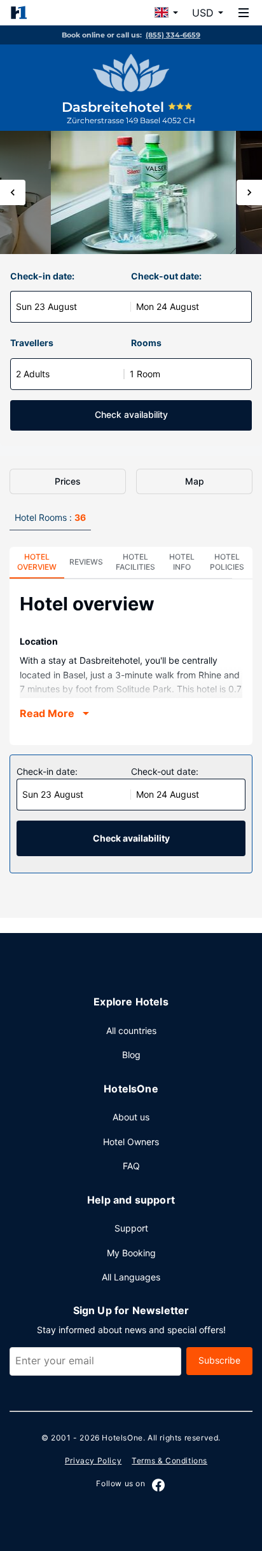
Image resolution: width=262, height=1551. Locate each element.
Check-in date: (42, 276)
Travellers (31, 342)
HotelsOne (122, 1437)
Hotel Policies (227, 562)
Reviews (86, 562)
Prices (68, 481)
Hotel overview (37, 562)
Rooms (146, 342)
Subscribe (219, 1360)
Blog (131, 1054)
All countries (131, 1030)
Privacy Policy (93, 1460)
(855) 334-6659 (173, 34)
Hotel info (182, 562)
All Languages (131, 1277)
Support (131, 1228)
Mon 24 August (167, 306)
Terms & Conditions (169, 1460)
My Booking (131, 1252)
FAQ (131, 1165)
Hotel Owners (131, 1141)
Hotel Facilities (135, 562)
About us (131, 1116)
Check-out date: (166, 276)
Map (194, 481)
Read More (47, 713)
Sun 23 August (46, 306)
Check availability (131, 414)
